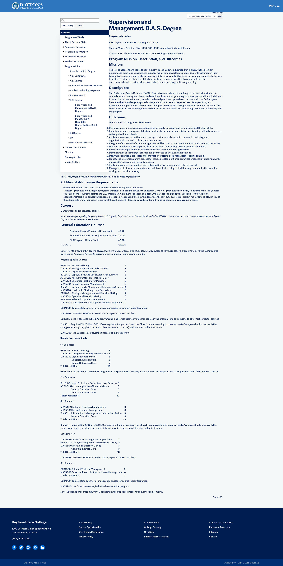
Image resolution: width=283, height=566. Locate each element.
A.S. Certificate (78, 75)
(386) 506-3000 (21, 538)
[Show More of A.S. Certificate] (69, 76)
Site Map (69, 152)
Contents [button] (65, 32)
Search (79, 25)
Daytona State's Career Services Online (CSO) (141, 216)
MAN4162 (65, 280)
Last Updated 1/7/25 (35, 562)
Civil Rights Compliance (91, 531)
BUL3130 (65, 274)
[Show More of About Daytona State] (64, 42)
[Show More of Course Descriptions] (64, 147)
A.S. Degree (76, 80)
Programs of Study (74, 37)
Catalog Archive (73, 157)
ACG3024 (65, 277)
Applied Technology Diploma (85, 90)
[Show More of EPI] (69, 137)
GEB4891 (65, 293)
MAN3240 (65, 271)
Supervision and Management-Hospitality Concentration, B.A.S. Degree (86, 122)
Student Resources (75, 61)
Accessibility (85, 522)
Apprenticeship (78, 95)
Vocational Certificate (81, 142)
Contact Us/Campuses (221, 522)
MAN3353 (65, 268)
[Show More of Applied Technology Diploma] (69, 90)
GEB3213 (65, 265)
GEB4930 (65, 299)
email (212, 216)
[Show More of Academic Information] (64, 51)
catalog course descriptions (120, 491)
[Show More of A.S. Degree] (69, 80)
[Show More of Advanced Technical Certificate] (69, 85)
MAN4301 (65, 284)
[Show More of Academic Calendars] (64, 47)
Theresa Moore (117, 48)
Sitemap (213, 531)
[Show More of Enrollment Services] (64, 56)
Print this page (217, 12)
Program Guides (73, 66)
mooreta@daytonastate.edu (175, 48)
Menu (272, 6)
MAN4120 (65, 290)
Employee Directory (219, 527)
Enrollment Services (75, 56)
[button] (84, 17)
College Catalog (152, 527)
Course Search (151, 522)
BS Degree (75, 133)
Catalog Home (72, 161)
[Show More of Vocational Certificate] (69, 142)
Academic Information (76, 51)
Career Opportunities (90, 527)
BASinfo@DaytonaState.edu (169, 53)
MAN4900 (66, 302)
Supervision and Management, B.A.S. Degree (85, 108)
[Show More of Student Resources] (64, 61)
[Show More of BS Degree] (69, 133)
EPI (71, 137)
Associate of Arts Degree (83, 71)
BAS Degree (76, 100)
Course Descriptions (75, 147)
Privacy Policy (86, 536)
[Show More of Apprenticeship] (69, 95)
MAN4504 (65, 296)
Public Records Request (156, 536)
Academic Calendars (75, 47)
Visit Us (213, 536)
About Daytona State (75, 42)
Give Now (149, 531)
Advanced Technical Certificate (86, 85)
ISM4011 (65, 287)
